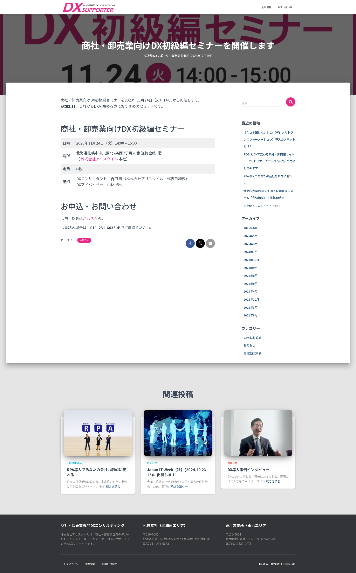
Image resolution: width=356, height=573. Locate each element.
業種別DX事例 (252, 353)
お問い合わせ (285, 7)
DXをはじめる (252, 337)
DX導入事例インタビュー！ (250, 469)
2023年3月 (251, 307)
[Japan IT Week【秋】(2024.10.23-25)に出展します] (178, 433)
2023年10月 (251, 299)
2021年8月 (251, 315)
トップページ (71, 563)
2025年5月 (251, 236)
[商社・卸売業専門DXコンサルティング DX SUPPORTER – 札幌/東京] (88, 7)
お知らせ (84, 240)
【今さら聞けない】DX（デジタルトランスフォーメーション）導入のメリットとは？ (269, 139)
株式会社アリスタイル (99, 158)
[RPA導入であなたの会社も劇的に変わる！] (98, 433)
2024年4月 (251, 291)
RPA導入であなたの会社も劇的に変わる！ (96, 472)
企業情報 (266, 7)
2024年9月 (251, 268)
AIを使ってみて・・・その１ (262, 206)
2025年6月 (251, 228)
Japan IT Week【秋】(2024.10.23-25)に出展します (177, 472)
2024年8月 (251, 275)
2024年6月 (251, 283)
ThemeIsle (288, 564)
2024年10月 (251, 260)
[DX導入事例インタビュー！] (258, 433)
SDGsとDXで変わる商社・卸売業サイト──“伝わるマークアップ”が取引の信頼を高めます (269, 161)
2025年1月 (251, 252)
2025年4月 (251, 244)
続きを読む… (114, 486)
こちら (88, 218)
